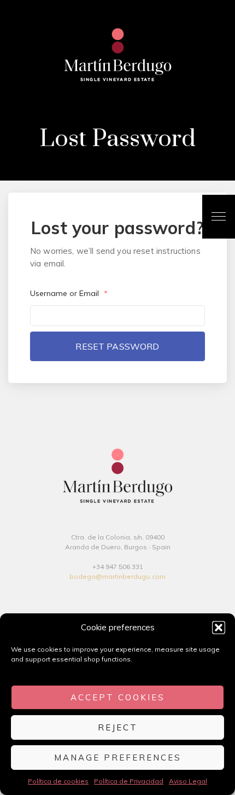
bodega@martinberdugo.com (117, 576)
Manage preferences (117, 757)
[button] (218, 627)
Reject (118, 727)
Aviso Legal (188, 781)
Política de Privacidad (128, 781)
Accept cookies (117, 697)
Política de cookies (58, 781)
